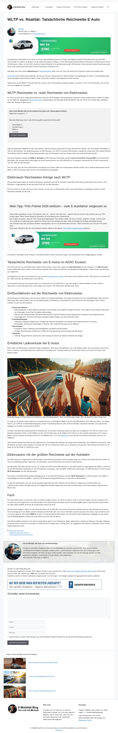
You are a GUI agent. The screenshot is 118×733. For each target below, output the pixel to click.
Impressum (59, 730)
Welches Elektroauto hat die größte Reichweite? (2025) (43, 662)
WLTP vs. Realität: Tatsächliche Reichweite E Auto (41, 690)
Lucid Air (15, 132)
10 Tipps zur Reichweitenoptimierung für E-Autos (41, 676)
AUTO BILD (11, 76)
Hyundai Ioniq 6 (17, 127)
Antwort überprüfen (18, 135)
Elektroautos (35, 7)
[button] (108, 7)
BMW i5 (15, 129)
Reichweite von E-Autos (55, 276)
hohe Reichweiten (45, 71)
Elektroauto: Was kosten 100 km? (19, 532)
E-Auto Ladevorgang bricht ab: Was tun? (21, 534)
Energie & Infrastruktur (63, 7)
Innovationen (49, 7)
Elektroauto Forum (39, 34)
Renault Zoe (65, 435)
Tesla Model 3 (17, 125)
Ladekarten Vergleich (97, 7)
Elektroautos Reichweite (16, 530)
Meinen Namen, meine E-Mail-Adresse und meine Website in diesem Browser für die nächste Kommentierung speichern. (50, 637)
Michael (21, 29)
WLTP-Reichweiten (35, 100)
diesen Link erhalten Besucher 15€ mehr (81, 571)
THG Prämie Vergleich (80, 7)
